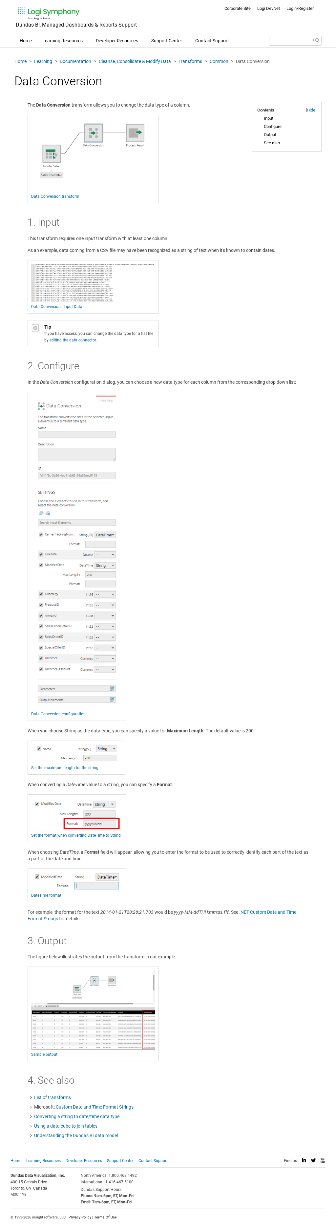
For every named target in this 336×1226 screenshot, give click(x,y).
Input (268, 118)
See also (272, 142)
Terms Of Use (105, 1217)
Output (270, 134)
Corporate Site (237, 8)
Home (26, 40)
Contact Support (212, 40)
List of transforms (52, 1097)
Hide (311, 110)
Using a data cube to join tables (65, 1126)
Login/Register (300, 8)
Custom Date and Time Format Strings (95, 1107)
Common (219, 61)
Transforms (190, 61)
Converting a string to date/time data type (76, 1116)
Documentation (75, 61)
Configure (273, 126)
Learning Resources (62, 40)
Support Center (166, 40)
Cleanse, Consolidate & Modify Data (135, 61)
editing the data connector (73, 340)
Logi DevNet (268, 8)
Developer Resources (117, 40)
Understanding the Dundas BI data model (76, 1135)
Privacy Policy (80, 1217)
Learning (43, 61)
